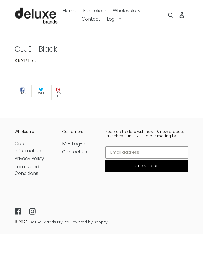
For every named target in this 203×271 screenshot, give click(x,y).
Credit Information (28, 147)
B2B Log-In (74, 144)
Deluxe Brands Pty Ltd (49, 222)
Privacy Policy (29, 158)
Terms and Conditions (27, 170)
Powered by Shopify (89, 222)
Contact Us (74, 152)
